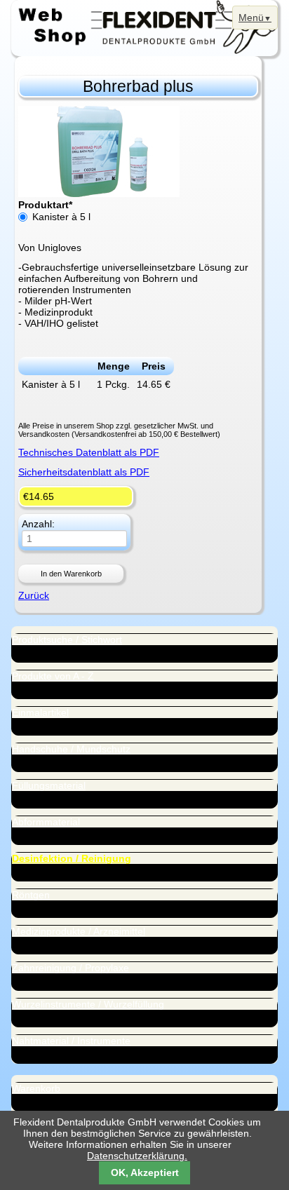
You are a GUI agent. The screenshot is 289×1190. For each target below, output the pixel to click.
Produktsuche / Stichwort (67, 639)
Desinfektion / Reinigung (71, 858)
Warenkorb (36, 1088)
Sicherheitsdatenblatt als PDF (83, 472)
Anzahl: (38, 524)
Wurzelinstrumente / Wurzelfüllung (88, 1004)
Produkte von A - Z (53, 676)
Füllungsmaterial (49, 785)
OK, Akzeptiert (145, 1172)
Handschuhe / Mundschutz (71, 749)
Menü (251, 17)
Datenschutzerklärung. (137, 1155)
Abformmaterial (46, 821)
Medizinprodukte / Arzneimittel (78, 931)
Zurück (33, 595)
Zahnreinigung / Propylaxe (70, 967)
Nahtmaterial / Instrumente (71, 1040)
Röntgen (31, 894)
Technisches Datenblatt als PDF (88, 452)
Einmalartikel (40, 712)
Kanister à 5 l (61, 216)
